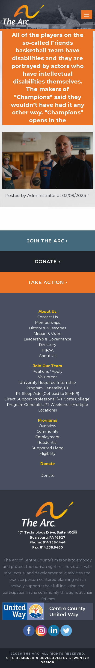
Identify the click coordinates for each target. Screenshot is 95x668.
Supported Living (48, 448)
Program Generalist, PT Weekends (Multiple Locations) (47, 407)
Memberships (47, 322)
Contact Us (47, 317)
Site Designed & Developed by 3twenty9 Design (47, 660)
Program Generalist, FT (47, 388)
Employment (47, 437)
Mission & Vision (47, 333)
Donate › (47, 261)
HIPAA (47, 350)
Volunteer (47, 377)
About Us (47, 356)
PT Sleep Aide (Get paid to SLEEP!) (47, 393)
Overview (47, 426)
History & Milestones (47, 328)
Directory (47, 345)
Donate (47, 475)
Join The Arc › (47, 241)
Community (47, 431)
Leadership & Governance (47, 339)
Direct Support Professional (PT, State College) (47, 399)
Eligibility (47, 453)
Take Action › (47, 282)
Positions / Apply (47, 371)
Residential (47, 442)
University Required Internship (47, 382)
